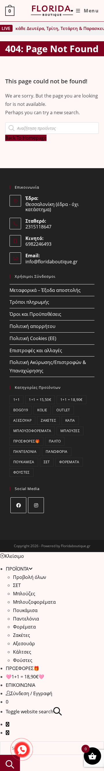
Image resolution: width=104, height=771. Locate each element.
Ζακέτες (48, 420)
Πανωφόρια (57, 451)
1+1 (16, 399)
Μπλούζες (70, 430)
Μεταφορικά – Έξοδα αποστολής (45, 290)
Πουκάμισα (23, 461)
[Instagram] (36, 505)
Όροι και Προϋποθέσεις (35, 314)
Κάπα (70, 420)
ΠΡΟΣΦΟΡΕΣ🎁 (26, 441)
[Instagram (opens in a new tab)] (7, 732)
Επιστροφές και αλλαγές (36, 350)
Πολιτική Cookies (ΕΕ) (33, 338)
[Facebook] (18, 505)
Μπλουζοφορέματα (32, 430)
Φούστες (21, 472)
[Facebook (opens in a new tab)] (7, 724)
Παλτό (55, 441)
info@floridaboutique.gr (51, 261)
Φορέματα (69, 461)
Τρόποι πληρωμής (29, 302)
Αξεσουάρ (22, 420)
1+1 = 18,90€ (71, 399)
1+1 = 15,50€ (40, 399)
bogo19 (20, 410)
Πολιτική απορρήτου (32, 326)
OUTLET (63, 410)
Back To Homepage (26, 138)
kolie (42, 410)
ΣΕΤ (47, 461)
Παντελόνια (24, 451)
